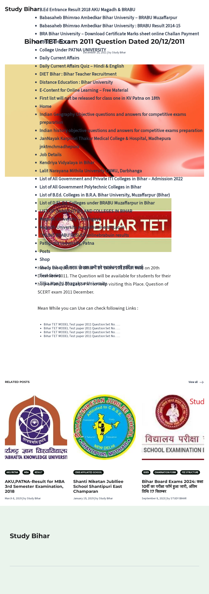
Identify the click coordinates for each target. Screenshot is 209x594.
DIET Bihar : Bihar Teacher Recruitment (78, 74)
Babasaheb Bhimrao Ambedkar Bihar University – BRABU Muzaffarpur (108, 17)
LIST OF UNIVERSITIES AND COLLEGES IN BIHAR (86, 211)
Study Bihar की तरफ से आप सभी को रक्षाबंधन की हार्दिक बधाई (91, 267)
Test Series (50, 275)
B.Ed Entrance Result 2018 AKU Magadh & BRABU (87, 9)
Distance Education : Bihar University (76, 82)
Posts (45, 251)
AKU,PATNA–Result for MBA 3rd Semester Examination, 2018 (34, 486)
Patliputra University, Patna (67, 243)
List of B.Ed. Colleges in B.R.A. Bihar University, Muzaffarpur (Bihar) (105, 195)
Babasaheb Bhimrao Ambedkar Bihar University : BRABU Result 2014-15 (110, 25)
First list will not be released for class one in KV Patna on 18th (100, 98)
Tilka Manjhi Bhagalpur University (73, 283)
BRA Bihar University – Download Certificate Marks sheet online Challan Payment (119, 33)
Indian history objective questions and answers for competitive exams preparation (121, 130)
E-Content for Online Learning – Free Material (84, 90)
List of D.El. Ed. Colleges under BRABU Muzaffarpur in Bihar (97, 203)
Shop (45, 259)
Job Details (51, 154)
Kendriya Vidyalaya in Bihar (67, 162)
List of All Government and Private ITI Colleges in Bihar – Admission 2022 (111, 179)
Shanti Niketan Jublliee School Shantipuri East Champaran (98, 486)
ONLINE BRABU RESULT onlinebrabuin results (84, 235)
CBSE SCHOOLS (55, 42)
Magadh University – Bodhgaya (70, 219)
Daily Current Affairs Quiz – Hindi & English (82, 66)
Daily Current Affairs (59, 58)
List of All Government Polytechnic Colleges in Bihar (90, 187)
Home (45, 106)
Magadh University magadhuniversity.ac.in (82, 227)
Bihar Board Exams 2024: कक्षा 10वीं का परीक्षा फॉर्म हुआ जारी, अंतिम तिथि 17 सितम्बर (172, 486)
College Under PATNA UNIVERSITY (73, 50)
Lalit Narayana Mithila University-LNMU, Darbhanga (91, 171)
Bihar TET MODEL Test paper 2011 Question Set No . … (82, 324)
